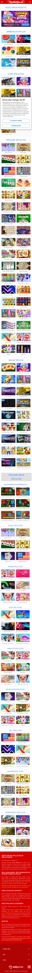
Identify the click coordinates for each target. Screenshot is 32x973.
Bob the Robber (23, 883)
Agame (8, 938)
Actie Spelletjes (15, 607)
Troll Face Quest (9, 883)
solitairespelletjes (19, 909)
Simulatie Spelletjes (15, 648)
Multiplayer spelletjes (15, 689)
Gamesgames (14, 938)
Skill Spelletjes (15, 730)
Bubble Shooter (16, 887)
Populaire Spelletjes (16, 140)
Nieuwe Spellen (16, 360)
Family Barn (14, 895)
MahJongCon (25, 885)
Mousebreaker (23, 938)
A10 (18, 938)
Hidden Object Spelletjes (15, 812)
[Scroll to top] (29, 966)
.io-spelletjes (27, 909)
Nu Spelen (25, 24)
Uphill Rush (15, 883)
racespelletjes (16, 917)
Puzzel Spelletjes (15, 525)
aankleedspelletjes (8, 913)
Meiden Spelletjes (15, 566)
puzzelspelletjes (10, 909)
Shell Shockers (8, 887)
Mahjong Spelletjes (15, 771)
